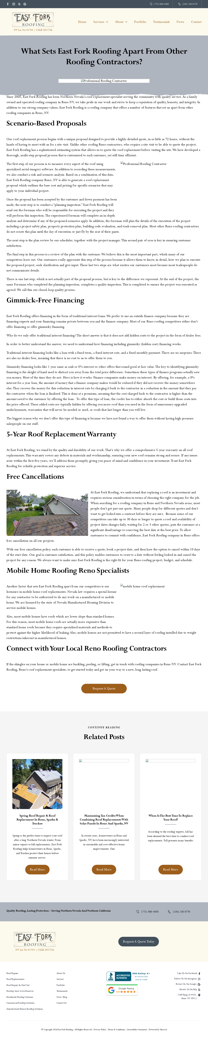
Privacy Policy (100, 1029)
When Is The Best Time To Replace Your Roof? (171, 818)
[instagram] (13, 4)
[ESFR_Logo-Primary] (33, 13)
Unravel (163, 1029)
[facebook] (7, 4)
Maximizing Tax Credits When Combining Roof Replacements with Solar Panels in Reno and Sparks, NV (104, 820)
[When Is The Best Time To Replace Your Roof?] (171, 762)
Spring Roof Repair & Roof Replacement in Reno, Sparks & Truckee (37, 820)
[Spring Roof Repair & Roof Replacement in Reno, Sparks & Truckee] (37, 762)
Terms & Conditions (116, 1029)
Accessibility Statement (137, 1029)
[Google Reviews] (25, 4)
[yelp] (19, 4)
